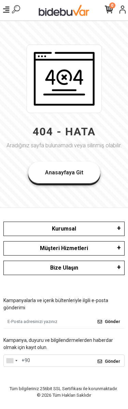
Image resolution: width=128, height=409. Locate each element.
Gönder (112, 321)
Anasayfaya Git (64, 172)
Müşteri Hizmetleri (64, 248)
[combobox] (11, 361)
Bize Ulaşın (64, 267)
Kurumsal (64, 228)
